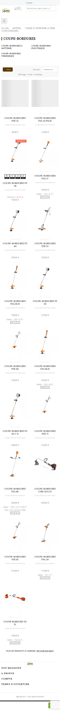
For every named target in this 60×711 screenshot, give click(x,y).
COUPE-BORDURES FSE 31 (15, 119)
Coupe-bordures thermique (11, 54)
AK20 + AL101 (18, 319)
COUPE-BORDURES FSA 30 (45, 558)
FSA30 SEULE (45, 578)
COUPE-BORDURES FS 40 (15, 245)
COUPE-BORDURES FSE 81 (15, 558)
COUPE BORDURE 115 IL (15, 623)
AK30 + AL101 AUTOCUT (18, 507)
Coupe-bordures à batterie (45, 125)
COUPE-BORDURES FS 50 (45, 302)
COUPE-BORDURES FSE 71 (45, 432)
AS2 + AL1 (48, 575)
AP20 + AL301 (48, 384)
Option (39, 194)
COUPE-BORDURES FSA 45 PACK (45, 119)
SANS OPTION (15, 643)
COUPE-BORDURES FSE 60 (15, 367)
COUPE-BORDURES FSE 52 (45, 245)
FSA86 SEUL (45, 387)
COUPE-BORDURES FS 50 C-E (15, 432)
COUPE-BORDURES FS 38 (15, 184)
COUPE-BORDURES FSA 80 (15, 490)
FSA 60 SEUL (15, 322)
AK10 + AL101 (48, 194)
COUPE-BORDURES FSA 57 (45, 177)
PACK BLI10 (18, 640)
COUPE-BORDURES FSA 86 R (45, 367)
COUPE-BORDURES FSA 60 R (15, 302)
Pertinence (48, 69)
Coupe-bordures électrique (41, 47)
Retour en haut (45, 651)
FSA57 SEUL (45, 197)
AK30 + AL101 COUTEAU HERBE (15, 510)
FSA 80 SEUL (15, 513)
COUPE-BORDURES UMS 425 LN (45, 490)
